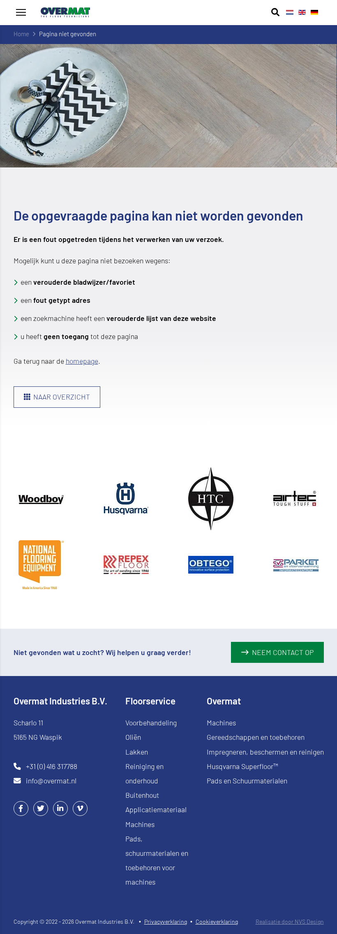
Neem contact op (283, 652)
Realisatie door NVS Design (290, 921)
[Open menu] (21, 13)
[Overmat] (65, 12)
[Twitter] (40, 808)
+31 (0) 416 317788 (51, 766)
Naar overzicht (61, 396)
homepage (82, 360)
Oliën (133, 736)
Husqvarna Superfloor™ (242, 766)
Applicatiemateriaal (156, 809)
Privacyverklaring (165, 921)
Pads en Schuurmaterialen (247, 780)
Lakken (136, 751)
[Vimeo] (80, 808)
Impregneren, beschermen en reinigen (265, 751)
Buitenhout (142, 794)
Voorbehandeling (151, 722)
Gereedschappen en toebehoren (256, 736)
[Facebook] (21, 808)
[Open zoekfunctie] (275, 12)
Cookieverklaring (217, 921)
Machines (140, 824)
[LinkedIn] (60, 808)
